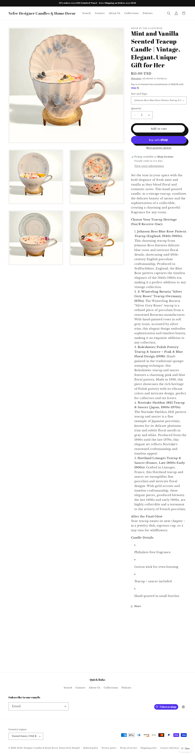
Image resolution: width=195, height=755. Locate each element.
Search (68, 687)
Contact (80, 687)
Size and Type (139, 93)
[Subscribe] (65, 706)
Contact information (171, 748)
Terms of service (128, 748)
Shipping (136, 78)
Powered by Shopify (69, 748)
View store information (149, 166)
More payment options (158, 148)
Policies (126, 687)
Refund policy (90, 748)
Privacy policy (109, 748)
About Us (94, 687)
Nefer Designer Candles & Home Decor (37, 748)
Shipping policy (148, 748)
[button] (168, 13)
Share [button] (137, 606)
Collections (111, 687)
